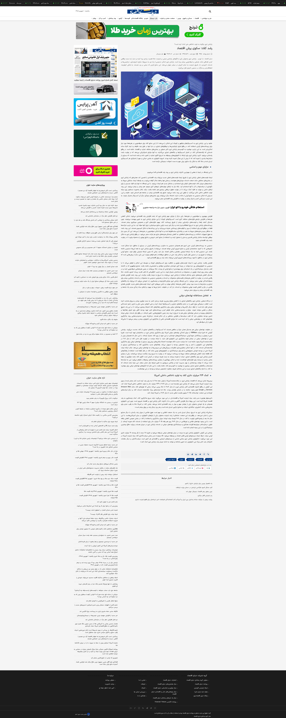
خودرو (146, 18)
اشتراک (143, 688)
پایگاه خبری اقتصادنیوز (200, 696)
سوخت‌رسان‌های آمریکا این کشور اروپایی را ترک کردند (101, 546)
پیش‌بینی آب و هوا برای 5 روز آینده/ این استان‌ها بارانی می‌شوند (97, 506)
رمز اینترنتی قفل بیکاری (205, 496)
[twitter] (200, 454)
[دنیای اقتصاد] (143, 11)
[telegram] (192, 454)
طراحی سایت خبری (82, 714)
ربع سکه (279, 3)
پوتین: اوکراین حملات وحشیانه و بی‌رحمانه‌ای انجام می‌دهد (99, 212)
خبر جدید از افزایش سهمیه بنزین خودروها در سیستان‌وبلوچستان (97, 307)
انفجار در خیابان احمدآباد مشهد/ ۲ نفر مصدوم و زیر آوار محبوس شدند (97, 248)
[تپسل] (127, 203)
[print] (188, 454)
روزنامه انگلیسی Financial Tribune (165, 702)
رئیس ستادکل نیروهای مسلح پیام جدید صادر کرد (102, 464)
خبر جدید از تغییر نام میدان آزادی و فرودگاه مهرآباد (101, 324)
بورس (179, 18)
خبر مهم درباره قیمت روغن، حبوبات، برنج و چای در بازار (100, 288)
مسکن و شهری (187, 18)
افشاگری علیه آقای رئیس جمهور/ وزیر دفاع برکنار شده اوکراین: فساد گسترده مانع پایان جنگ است (97, 227)
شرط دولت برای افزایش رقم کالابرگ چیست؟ (104, 514)
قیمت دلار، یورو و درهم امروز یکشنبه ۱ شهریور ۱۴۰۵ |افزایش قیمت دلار (96, 458)
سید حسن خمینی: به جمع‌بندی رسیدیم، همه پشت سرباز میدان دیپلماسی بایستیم (98, 272)
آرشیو (120, 18)
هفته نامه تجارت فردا (201, 692)
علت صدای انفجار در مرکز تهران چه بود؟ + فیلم (102, 267)
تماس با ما (142, 680)
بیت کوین (210, 3)
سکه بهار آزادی (22, 3)
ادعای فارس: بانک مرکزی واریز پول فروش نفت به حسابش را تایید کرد (96, 277)
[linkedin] (196, 454)
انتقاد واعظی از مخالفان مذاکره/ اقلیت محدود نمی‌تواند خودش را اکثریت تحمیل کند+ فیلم (97, 579)
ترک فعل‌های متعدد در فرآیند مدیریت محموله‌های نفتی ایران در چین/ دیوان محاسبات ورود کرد (97, 469)
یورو (256, 3)
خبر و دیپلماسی (206, 18)
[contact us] (135, 708)
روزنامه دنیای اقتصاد (201, 684)
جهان (181, 459)
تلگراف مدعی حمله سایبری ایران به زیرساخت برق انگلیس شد (99, 611)
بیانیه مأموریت (109, 684)
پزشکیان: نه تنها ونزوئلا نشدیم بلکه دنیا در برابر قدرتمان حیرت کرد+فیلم (98, 585)
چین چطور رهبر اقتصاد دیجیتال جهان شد (199, 491)
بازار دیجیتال (153, 18)
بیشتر (94, 18)
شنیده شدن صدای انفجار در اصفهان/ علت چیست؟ (102, 510)
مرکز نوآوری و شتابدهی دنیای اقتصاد (164, 688)
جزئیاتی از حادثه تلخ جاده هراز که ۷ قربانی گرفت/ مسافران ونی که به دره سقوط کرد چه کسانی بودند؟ (96, 329)
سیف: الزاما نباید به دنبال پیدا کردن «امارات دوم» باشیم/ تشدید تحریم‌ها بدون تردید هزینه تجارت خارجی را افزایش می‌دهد (98, 206)
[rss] (143, 708)
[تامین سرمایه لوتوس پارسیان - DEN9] (96, 143)
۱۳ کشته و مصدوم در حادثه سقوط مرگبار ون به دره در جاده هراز (97, 334)
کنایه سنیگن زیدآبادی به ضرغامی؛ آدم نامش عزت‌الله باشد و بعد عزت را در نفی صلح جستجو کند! (96, 221)
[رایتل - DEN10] (96, 170)
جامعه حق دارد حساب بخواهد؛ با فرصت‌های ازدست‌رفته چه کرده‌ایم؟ (96, 590)
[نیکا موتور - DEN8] (96, 88)
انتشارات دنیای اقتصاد (169, 680)
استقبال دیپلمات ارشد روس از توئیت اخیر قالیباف (102, 474)
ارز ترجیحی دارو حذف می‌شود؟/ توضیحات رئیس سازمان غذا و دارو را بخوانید (96, 439)
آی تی (209, 459)
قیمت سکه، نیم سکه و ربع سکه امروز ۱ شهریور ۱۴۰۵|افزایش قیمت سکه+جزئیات (96, 480)
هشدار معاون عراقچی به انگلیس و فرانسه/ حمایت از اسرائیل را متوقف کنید (98, 293)
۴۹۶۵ (204, 54)
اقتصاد (196, 18)
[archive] (131, 708)
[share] (139, 708)
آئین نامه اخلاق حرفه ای (106, 688)
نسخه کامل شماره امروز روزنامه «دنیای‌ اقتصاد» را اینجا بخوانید (96, 80)
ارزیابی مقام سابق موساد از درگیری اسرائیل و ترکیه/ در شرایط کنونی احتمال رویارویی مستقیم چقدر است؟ (97, 410)
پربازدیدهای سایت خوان (95, 185)
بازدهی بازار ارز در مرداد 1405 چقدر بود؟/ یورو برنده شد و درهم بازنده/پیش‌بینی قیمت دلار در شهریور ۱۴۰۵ (97, 564)
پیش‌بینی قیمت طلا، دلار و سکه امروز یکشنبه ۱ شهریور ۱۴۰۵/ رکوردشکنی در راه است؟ (98, 557)
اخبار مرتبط (167, 478)
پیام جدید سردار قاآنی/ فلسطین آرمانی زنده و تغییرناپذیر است (98, 426)
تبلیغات (143, 684)
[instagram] (155, 708)
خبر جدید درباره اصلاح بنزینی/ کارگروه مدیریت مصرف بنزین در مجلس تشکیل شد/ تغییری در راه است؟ (98, 446)
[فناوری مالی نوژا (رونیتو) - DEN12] (96, 356)
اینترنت (190, 459)
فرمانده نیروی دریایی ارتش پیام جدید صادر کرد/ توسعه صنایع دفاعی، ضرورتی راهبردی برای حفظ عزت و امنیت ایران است (96, 255)
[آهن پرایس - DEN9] (96, 112)
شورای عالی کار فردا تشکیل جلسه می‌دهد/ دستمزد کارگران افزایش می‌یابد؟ (97, 242)
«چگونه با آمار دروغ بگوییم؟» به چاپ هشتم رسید (102, 398)
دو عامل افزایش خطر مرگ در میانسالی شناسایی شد (101, 216)
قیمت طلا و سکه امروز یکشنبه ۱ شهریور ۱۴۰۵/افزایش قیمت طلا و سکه (97, 486)
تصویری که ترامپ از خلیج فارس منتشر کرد (104, 658)
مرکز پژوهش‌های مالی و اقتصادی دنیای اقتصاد (163, 693)
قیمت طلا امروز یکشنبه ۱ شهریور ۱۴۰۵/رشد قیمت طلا (101, 491)
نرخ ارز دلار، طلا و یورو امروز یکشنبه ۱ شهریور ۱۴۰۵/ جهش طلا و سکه (97, 452)
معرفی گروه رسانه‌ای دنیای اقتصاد (197, 680)
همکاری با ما (141, 696)
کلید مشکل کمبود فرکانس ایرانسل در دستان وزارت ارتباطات (194, 487)
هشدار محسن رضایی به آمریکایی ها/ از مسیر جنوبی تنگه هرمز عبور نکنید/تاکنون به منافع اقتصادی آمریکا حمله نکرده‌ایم (96, 625)
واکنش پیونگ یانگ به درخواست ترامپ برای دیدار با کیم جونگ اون (96, 237)
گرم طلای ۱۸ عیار (132, 3)
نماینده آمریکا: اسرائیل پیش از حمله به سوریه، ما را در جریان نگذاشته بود (96, 644)
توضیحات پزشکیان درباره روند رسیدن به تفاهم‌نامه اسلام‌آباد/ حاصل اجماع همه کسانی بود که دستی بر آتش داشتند (96, 551)
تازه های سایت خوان (95, 378)
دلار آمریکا (157, 3)
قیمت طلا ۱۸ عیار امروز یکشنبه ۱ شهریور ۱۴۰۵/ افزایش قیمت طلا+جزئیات (98, 496)
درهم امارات (234, 3)
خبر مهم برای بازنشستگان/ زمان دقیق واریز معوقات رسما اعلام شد (97, 233)
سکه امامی (50, 3)
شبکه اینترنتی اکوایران (201, 688)
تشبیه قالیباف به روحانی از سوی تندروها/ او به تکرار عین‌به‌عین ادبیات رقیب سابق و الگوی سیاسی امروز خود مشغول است (96, 631)
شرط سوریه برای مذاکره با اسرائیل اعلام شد (104, 421)
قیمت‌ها (127, 18)
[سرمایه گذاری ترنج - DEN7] (143, 30)
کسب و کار (102, 18)
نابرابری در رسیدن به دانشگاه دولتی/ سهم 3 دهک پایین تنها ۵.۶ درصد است (97, 403)
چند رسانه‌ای (112, 18)
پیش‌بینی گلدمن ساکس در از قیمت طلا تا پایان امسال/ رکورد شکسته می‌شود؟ (96, 416)
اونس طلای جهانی (74, 3)
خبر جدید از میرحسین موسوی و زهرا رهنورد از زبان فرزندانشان (98, 542)
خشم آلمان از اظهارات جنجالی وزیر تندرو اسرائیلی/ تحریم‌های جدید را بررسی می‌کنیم (96, 606)
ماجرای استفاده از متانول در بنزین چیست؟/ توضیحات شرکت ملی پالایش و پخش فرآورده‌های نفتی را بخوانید (97, 393)
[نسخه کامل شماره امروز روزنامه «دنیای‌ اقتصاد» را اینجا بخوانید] (96, 61)
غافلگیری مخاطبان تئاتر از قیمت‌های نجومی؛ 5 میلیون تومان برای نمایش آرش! (97, 530)
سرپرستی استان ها (139, 692)
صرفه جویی (171, 459)
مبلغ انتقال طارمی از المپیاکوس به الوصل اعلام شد (102, 601)
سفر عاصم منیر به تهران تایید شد (107, 502)
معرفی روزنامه (109, 680)
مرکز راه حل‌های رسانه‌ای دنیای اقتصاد (164, 698)
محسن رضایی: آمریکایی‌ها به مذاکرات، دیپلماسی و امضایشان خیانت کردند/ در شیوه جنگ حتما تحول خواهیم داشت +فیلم (96, 261)
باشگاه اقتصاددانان (137, 18)
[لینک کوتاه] (208, 454)
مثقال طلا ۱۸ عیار (104, 3)
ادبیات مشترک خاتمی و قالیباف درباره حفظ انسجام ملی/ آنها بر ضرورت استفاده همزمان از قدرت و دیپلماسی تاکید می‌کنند (98, 519)
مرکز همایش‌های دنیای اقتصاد (167, 684)
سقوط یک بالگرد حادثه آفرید (109, 319)
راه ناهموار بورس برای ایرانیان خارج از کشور (198, 483)
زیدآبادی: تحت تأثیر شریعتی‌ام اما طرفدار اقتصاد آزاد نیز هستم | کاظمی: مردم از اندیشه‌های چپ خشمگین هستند (98, 192)
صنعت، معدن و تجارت (167, 18)
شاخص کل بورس (186, 3)
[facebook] (204, 454)
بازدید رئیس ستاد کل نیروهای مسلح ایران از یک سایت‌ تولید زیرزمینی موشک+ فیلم (96, 282)
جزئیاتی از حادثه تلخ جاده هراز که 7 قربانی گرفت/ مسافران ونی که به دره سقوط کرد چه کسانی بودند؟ (96, 595)
